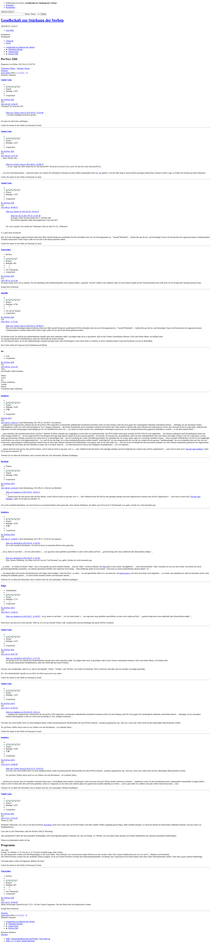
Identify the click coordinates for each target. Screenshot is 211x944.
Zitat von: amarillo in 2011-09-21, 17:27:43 (23, 658)
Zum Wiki (10, 30)
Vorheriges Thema (8, 68)
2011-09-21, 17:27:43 (9, 322)
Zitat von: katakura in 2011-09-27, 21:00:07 (23, 616)
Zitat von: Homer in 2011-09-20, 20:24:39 (22, 211)
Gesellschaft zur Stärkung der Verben (32, 20)
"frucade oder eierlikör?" (194, 449)
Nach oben (5, 915)
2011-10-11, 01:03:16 (9, 708)
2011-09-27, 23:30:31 (9, 612)
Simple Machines (28, 941)
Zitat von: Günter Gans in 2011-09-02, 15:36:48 (24, 113)
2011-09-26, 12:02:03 (9, 488)
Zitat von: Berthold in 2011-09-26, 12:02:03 (23, 543)
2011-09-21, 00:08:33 (9, 207)
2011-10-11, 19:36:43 (9, 902)
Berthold (4, 461)
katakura (5, 396)
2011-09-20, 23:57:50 (9, 156)
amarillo (4, 293)
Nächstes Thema (23, 68)
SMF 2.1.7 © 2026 (13, 941)
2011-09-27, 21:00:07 (9, 539)
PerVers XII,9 (6, 418)
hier (104, 567)
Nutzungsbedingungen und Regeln (24, 939)
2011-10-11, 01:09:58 (9, 764)
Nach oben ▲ (44, 939)
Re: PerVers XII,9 (8, 484)
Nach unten (5, 73)
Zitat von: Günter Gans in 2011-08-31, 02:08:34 (24, 164)
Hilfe (8, 939)
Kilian (3, 586)
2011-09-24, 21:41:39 (9, 367)
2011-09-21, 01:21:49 (9, 281)
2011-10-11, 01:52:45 (9, 818)
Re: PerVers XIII (7, 100)
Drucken (4, 71)
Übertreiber (6, 250)
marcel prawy (124, 573)
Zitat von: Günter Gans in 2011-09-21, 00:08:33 (24, 326)
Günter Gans (6, 80)
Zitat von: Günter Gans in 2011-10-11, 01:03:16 (24, 768)
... (25, 73)
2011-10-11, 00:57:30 (9, 654)
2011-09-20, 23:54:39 (9, 104)
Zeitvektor (48, 825)
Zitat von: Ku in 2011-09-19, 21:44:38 (25, 216)
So (100, 173)
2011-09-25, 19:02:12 (9, 423)
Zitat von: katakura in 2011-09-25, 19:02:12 (23, 492)
